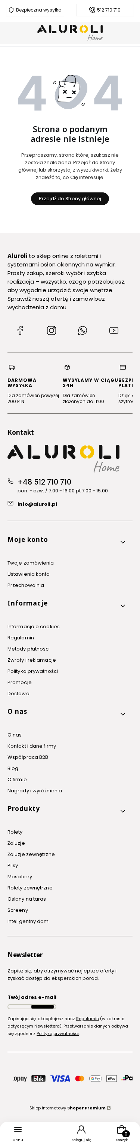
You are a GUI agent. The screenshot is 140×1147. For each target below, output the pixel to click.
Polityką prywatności (58, 1033)
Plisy (12, 865)
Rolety (15, 832)
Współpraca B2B (27, 757)
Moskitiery (19, 876)
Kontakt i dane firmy (31, 746)
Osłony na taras (26, 898)
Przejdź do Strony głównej (70, 198)
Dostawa (18, 693)
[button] (67, 542)
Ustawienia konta (28, 574)
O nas (14, 734)
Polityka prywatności (32, 671)
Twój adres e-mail (31, 997)
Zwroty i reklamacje (31, 660)
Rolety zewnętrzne (30, 887)
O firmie (17, 779)
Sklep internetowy (67, 1108)
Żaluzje (16, 843)
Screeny (17, 910)
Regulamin (20, 637)
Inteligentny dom (28, 921)
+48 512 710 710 (44, 482)
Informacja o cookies (33, 626)
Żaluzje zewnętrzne (31, 854)
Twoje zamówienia (30, 562)
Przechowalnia (25, 585)
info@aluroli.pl (37, 504)
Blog (12, 768)
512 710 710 (109, 10)
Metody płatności (28, 648)
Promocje (19, 682)
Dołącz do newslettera (42, 1006)
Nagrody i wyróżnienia (34, 790)
